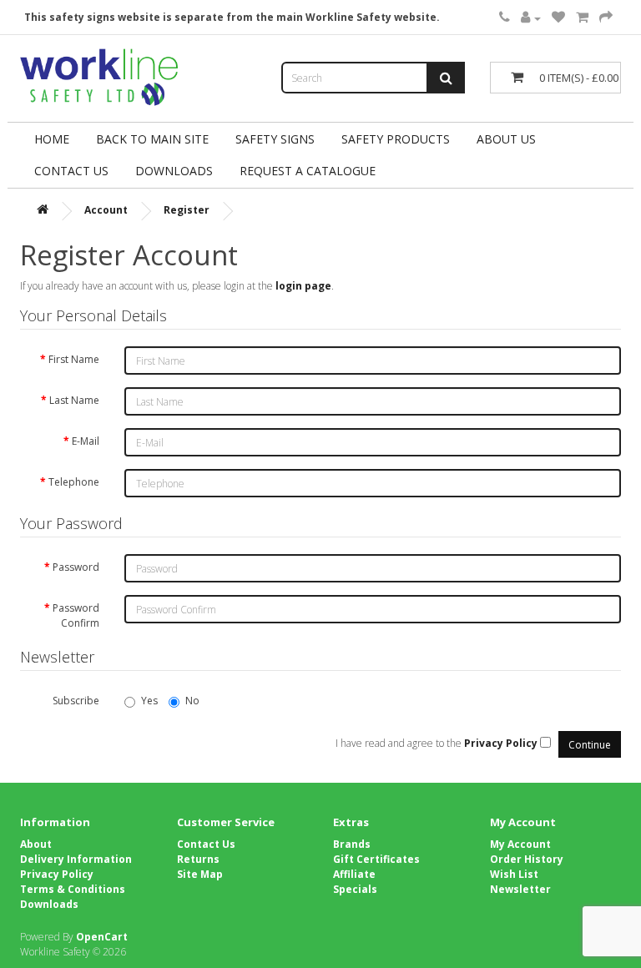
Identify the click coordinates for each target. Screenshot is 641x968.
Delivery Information (76, 859)
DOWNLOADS (174, 171)
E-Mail (85, 441)
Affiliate (354, 874)
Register (186, 210)
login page (303, 286)
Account (106, 210)
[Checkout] (606, 18)
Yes (149, 700)
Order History (526, 859)
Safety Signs (275, 139)
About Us (506, 139)
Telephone (73, 482)
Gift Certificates (376, 859)
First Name (73, 359)
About (36, 844)
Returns (198, 859)
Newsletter (520, 889)
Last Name (74, 400)
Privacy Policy (56, 874)
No (192, 700)
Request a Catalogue (308, 171)
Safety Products (395, 139)
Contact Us (71, 171)
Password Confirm (76, 615)
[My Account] (531, 18)
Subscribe (76, 700)
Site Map (200, 874)
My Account (520, 844)
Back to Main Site (152, 139)
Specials (355, 889)
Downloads (49, 904)
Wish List (514, 874)
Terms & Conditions (72, 889)
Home (51, 139)
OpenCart (102, 937)
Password (76, 567)
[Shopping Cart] (582, 18)
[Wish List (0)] (558, 18)
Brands (352, 844)
